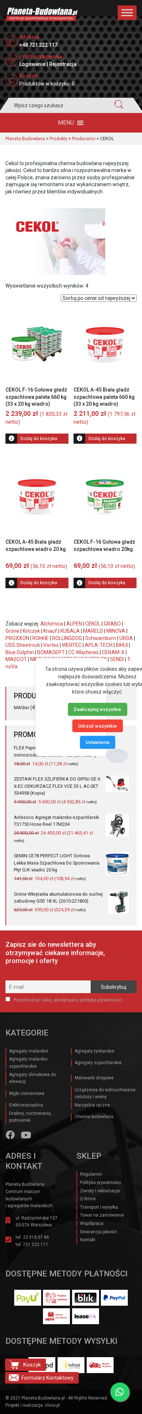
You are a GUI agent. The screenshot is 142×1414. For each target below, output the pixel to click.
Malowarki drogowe (94, 1077)
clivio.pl (52, 1405)
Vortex (51, 645)
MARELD (93, 631)
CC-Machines (83, 652)
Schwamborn (100, 638)
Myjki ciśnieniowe (26, 1093)
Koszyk (32, 1364)
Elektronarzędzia (26, 1105)
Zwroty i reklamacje (100, 1190)
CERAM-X (113, 652)
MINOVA (115, 631)
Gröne (12, 631)
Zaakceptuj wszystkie (97, 709)
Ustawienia (97, 742)
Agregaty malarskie (28, 1051)
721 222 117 (35, 1244)
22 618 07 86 (36, 1237)
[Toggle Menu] (127, 12)
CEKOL (92, 624)
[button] (66, 123)
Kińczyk (31, 631)
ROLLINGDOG (67, 638)
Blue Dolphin (19, 652)
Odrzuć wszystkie (97, 725)
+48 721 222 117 (38, 45)
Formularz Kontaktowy (47, 1378)
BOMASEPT (51, 652)
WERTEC (72, 645)
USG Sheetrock (22, 645)
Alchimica (51, 624)
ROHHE (40, 638)
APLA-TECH (99, 645)
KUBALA (70, 631)
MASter (21, 707)
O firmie (88, 1198)
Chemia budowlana (94, 1116)
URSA (126, 638)
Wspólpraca (91, 1223)
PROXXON (17, 638)
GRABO (112, 624)
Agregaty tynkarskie (94, 1051)
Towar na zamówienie (102, 1215)
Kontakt (87, 1239)
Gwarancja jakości (98, 1231)
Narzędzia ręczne (92, 1105)
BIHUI (122, 645)
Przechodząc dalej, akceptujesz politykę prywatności (67, 1000)
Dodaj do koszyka (38, 438)
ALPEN (74, 624)
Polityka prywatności (100, 1182)
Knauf (50, 631)
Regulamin (91, 1174)
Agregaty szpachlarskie (98, 1062)
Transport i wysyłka (99, 1207)
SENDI (117, 659)
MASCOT (16, 659)
